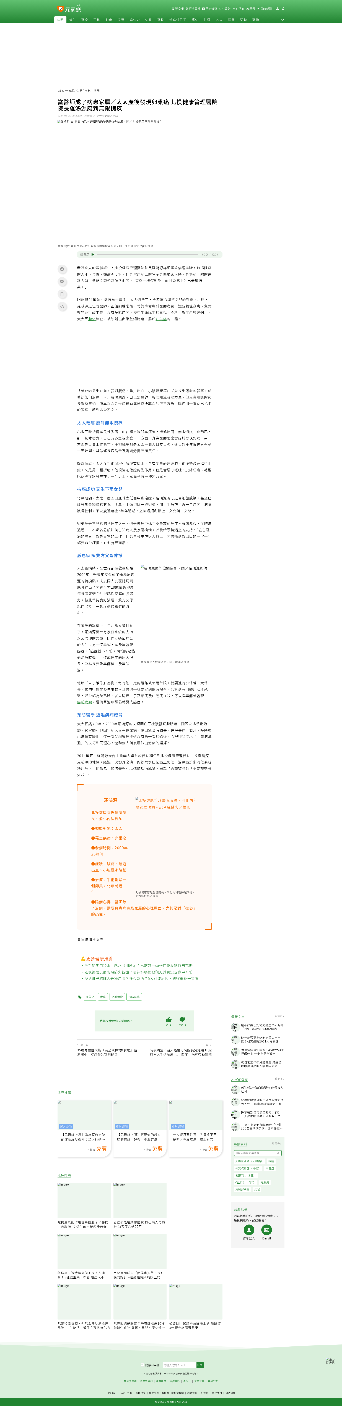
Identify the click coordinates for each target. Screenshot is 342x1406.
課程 (121, 19)
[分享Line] (62, 281)
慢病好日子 (177, 19)
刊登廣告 (111, 1393)
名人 (219, 19)
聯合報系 (192, 1393)
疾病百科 (175, 1381)
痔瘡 (271, 1161)
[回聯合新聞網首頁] (60, 9)
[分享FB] (62, 269)
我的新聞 (266, 8)
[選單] (283, 8)
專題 (231, 19)
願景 (252, 8)
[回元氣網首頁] (73, 8)
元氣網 (69, 91)
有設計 (226, 8)
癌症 (195, 19)
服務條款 (154, 1392)
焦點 (60, 19)
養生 (72, 19)
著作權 (165, 1392)
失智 (148, 19)
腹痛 (92, 318)
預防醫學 (86, 715)
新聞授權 (141, 1393)
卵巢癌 (161, 318)
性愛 (207, 19)
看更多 (279, 1016)
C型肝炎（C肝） (245, 1182)
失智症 (270, 1168)
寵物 (255, 19)
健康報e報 (152, 1365)
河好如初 (211, 8)
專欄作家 (213, 1381)
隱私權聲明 (177, 1392)
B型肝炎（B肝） (245, 1175)
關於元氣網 (130, 1381)
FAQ (122, 1392)
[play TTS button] (92, 254)
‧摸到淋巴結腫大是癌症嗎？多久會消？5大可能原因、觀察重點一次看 (140, 978)
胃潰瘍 (265, 1182)
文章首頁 (199, 1381)
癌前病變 (84, 701)
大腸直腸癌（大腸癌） (249, 1161)
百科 (96, 19)
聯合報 (179, 8)
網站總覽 (230, 1393)
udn (60, 91)
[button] (282, 19)
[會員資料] (277, 8)
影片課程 (66, 1126)
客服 (129, 1392)
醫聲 (160, 19)
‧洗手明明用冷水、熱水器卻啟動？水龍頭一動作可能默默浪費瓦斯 (137, 965)
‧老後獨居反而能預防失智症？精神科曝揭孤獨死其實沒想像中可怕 (137, 972)
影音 (108, 19)
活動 (243, 19)
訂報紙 (204, 1393)
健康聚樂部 (146, 1381)
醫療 (84, 19)
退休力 (135, 19)
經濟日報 (194, 8)
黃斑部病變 (242, 1189)
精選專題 (161, 1381)
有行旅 (239, 8)
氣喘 (257, 1189)
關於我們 (217, 1393)
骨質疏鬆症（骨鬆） (248, 1168)
